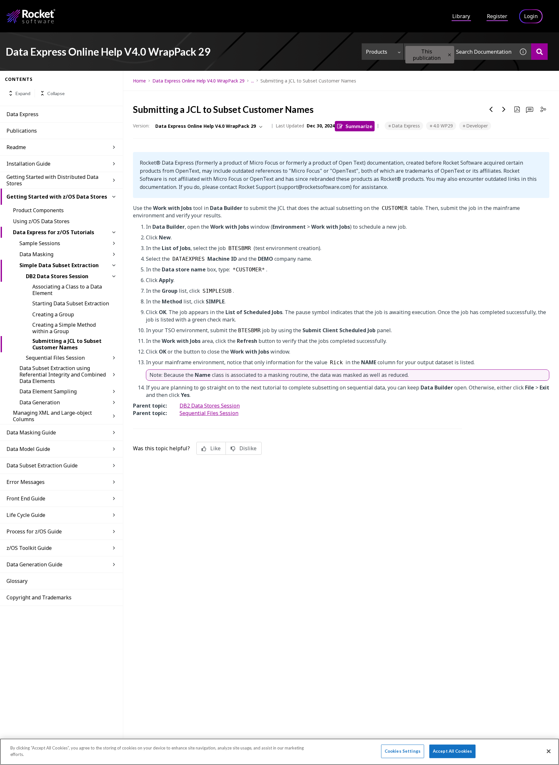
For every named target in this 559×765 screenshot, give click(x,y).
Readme (16, 147)
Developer (477, 126)
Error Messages (25, 482)
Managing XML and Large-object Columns (52, 416)
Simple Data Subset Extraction (59, 265)
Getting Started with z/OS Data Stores (56, 196)
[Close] (549, 751)
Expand (23, 93)
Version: (141, 126)
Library (461, 16)
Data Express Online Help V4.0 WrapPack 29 (198, 80)
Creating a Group (53, 314)
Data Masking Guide (31, 432)
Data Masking (36, 254)
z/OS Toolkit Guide (29, 548)
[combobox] (459, 51)
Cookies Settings (403, 751)
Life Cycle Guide (25, 515)
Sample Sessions (39, 243)
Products (376, 51)
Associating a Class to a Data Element (67, 289)
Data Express (22, 114)
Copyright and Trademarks (38, 597)
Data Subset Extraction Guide (42, 465)
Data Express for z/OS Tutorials (53, 232)
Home (139, 80)
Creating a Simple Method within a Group (64, 328)
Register (497, 16)
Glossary (16, 581)
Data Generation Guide (34, 564)
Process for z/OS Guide (34, 531)
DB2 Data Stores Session (57, 276)
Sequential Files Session (55, 357)
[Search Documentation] (539, 51)
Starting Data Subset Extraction (70, 303)
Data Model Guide (28, 449)
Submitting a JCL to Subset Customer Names (67, 344)
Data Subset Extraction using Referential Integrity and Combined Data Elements (62, 374)
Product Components (38, 210)
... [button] (252, 80)
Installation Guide (28, 163)
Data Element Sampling (48, 391)
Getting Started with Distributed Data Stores (52, 180)
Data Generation (39, 402)
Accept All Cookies (452, 751)
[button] (449, 54)
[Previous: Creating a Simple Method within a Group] (491, 109)
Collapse (56, 93)
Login (531, 16)
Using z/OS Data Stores (41, 221)
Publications (21, 130)
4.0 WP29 (443, 126)
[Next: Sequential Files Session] (504, 109)
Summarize (358, 126)
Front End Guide (25, 498)
